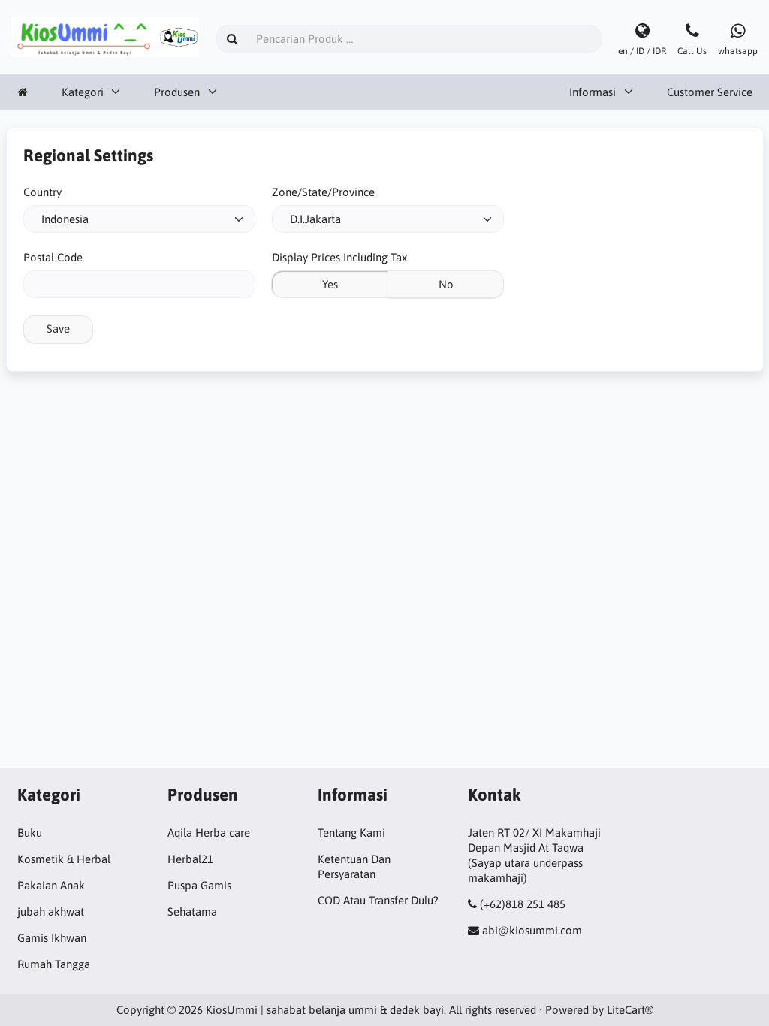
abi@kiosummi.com (532, 930)
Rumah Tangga (53, 964)
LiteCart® (630, 1009)
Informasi (592, 92)
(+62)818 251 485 (522, 904)
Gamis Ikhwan (51, 937)
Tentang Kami (351, 832)
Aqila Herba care (208, 832)
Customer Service (709, 92)
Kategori (83, 92)
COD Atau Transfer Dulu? (378, 900)
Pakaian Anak (51, 885)
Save (58, 328)
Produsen (177, 92)
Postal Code (53, 257)
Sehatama (192, 911)
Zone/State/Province (323, 192)
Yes (330, 284)
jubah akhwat (50, 911)
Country (42, 192)
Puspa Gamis (199, 885)
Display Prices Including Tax (339, 257)
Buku (29, 832)
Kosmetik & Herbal (63, 858)
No (446, 284)
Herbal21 (190, 858)
